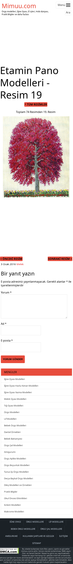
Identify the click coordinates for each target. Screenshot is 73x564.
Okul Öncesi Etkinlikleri (15, 498)
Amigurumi (9, 451)
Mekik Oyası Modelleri (15, 398)
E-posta (7, 340)
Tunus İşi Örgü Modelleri (16, 471)
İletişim (63, 536)
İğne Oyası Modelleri (14, 379)
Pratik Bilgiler (10, 491)
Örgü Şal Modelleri (13, 445)
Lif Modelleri (10, 418)
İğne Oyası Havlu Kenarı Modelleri (21, 385)
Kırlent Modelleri (12, 504)
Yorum (6, 292)
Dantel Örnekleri (12, 432)
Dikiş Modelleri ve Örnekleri (18, 485)
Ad (3, 324)
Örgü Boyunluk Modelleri (17, 465)
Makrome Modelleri (14, 511)
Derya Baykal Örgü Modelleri (18, 478)
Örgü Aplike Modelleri (15, 458)
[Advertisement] (36, 40)
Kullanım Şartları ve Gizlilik (38, 536)
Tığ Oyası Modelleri (13, 405)
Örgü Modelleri (11, 412)
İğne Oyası (15, 521)
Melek (20, 264)
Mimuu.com (19, 6)
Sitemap (36, 543)
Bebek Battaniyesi (13, 438)
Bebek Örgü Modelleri (15, 425)
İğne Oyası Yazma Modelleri (18, 392)
